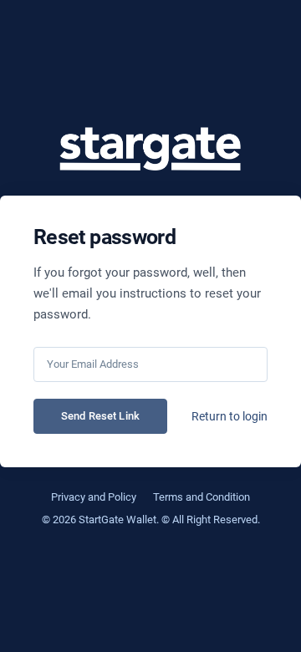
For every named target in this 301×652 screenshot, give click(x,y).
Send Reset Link (100, 416)
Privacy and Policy (93, 497)
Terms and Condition (201, 497)
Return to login (229, 416)
